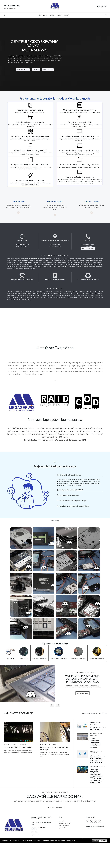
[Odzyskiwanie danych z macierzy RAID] (79, 105)
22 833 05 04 (35, 835)
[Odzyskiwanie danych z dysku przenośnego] (30, 131)
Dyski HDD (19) (10, 658)
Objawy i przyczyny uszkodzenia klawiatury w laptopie (95, 742)
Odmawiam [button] (96, 840)
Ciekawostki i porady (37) (97, 658)
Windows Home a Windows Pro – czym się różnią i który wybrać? (97, 759)
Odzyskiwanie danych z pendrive (30, 180)
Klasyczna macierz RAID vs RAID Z (98, 728)
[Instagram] (99, 821)
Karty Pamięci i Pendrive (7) (59, 658)
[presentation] (52, 705)
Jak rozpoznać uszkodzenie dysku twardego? (54, 748)
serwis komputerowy (77, 672)
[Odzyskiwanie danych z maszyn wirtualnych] (79, 131)
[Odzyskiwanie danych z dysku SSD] (79, 117)
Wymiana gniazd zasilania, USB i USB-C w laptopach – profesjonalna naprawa (82, 678)
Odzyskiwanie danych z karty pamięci (30, 150)
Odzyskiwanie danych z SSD (80, 122)
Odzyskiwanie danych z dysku (30, 110)
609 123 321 (101, 6)
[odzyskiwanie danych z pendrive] (30, 175)
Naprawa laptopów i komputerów (80, 177)
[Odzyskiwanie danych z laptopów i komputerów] (79, 145)
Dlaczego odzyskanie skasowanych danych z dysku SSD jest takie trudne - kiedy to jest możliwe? (97, 776)
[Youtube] (91, 821)
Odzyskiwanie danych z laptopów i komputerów (79, 150)
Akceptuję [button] (103, 840)
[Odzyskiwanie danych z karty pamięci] (30, 145)
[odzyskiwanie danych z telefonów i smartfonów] (30, 159)
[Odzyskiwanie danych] (14, 825)
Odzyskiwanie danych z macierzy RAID (79, 110)
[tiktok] (95, 821)
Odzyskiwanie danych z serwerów (30, 122)
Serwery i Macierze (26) (39, 658)
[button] (45, 15)
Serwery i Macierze (95, 722)
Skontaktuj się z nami (55, 807)
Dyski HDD (43, 744)
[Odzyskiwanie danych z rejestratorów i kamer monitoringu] (79, 159)
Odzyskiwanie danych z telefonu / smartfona (30, 164)
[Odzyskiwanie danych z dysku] (30, 105)
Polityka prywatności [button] (69, 840)
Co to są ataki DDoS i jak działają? (18, 747)
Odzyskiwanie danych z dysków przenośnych (30, 136)
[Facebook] (87, 821)
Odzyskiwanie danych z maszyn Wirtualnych (80, 136)
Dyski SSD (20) (24, 658)
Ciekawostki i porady (10, 744)
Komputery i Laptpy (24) (78, 658)
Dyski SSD (92, 766)
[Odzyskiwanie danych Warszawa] (55, 6)
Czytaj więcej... (82, 693)
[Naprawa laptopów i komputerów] (79, 172)
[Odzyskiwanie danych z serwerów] (30, 117)
